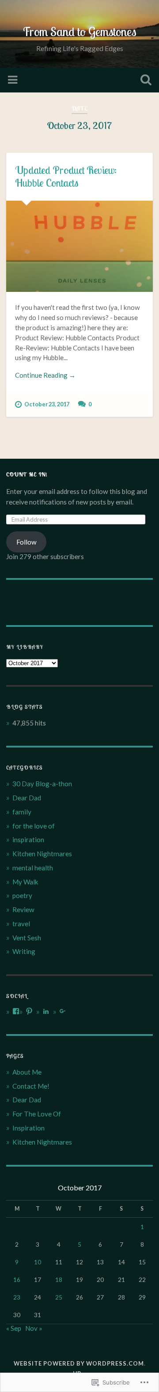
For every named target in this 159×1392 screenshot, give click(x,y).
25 (58, 1297)
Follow (26, 542)
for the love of (33, 826)
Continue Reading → (45, 375)
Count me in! (26, 474)
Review (23, 909)
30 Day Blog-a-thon (42, 784)
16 (16, 1279)
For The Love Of (36, 1114)
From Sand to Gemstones (79, 31)
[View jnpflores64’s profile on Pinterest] (29, 1011)
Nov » (33, 1328)
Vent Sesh (26, 938)
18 (58, 1279)
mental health (32, 868)
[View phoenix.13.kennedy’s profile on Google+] (62, 1011)
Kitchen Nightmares (42, 854)
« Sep (13, 1328)
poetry (22, 895)
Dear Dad (26, 798)
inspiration (28, 839)
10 (37, 1262)
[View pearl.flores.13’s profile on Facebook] (15, 1011)
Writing (23, 951)
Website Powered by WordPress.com (79, 1363)
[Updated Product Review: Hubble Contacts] (79, 246)
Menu (13, 80)
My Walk (25, 882)
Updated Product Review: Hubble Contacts (66, 176)
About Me (27, 1072)
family (21, 812)
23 (16, 1297)
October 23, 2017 (46, 404)
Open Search (144, 81)
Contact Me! (30, 1086)
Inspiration (28, 1128)
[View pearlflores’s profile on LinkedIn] (45, 1011)
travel (21, 924)
